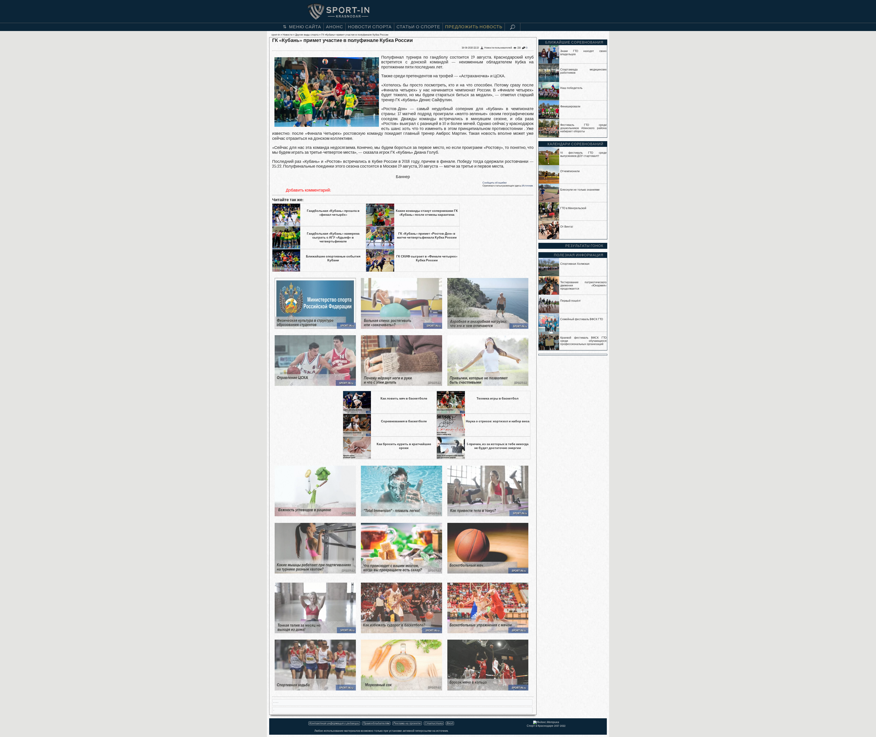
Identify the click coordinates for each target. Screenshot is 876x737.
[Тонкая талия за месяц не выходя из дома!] (315, 632)
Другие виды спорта (306, 34)
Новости (287, 34)
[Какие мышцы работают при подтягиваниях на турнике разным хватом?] (315, 572)
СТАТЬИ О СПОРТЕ (418, 26)
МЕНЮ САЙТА (305, 26)
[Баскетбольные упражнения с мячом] (487, 632)
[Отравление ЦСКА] (315, 384)
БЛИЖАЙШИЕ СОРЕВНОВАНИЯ (574, 42)
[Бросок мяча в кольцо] (487, 689)
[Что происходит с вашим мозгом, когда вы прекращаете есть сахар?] (401, 572)
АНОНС (334, 26)
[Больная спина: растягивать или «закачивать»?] (401, 327)
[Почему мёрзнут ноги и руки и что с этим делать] (401, 384)
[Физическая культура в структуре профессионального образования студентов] (315, 327)
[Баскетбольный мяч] (487, 572)
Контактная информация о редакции (334, 723)
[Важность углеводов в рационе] (315, 515)
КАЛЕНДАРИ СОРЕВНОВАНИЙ (575, 144)
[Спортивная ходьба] (315, 689)
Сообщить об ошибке (494, 182)
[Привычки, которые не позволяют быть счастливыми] (487, 384)
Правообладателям (376, 723)
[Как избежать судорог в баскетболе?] (401, 632)
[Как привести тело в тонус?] (487, 515)
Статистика (434, 723)
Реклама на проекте (407, 723)
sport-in (275, 34)
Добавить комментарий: (308, 190)
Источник (527, 185)
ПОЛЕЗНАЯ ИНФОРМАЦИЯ (578, 255)
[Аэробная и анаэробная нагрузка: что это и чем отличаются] (487, 327)
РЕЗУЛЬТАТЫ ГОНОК (584, 246)
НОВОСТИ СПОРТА (370, 26)
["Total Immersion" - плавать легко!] (401, 515)
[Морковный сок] (401, 689)
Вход (450, 723)
